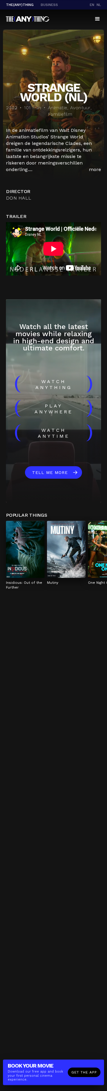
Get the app (84, 1072)
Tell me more (50, 472)
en (92, 5)
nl (99, 5)
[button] (97, 19)
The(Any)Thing (20, 5)
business (49, 5)
